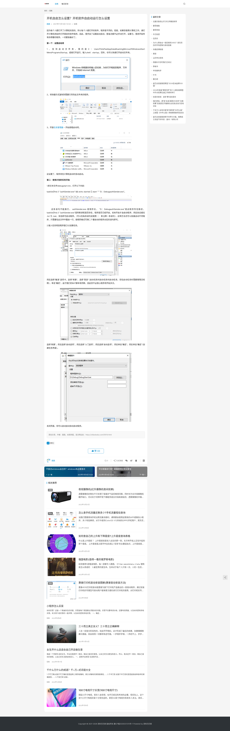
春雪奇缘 (156, 30)
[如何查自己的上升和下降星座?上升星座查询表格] (61, 543)
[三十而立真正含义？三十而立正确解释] (61, 634)
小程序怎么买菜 (55, 606)
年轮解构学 (157, 71)
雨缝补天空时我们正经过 (162, 62)
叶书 (154, 75)
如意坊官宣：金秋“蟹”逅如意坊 (164, 97)
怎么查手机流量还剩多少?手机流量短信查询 (102, 512)
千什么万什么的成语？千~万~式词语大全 (69, 670)
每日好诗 (65, 4)
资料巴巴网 (147, 724)
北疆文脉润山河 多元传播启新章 (165, 21)
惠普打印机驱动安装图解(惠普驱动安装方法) (102, 582)
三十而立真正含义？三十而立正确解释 (99, 626)
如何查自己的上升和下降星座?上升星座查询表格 (104, 536)
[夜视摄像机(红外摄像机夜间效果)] (61, 497)
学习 (52, 443)
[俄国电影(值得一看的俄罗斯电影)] (61, 567)
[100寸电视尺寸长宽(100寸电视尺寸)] (61, 697)
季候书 (155, 66)
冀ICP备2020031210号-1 (123, 724)
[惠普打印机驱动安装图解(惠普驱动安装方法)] (61, 590)
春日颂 (155, 79)
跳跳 (48, 24)
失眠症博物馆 (158, 49)
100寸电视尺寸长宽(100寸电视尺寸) (98, 690)
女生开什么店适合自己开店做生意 (65, 649)
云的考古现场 (158, 58)
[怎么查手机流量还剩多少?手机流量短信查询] (61, 520)
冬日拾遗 (156, 34)
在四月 (155, 38)
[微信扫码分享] (126, 460)
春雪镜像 (156, 26)
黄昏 (154, 54)
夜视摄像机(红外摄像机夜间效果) (96, 489)
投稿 (56, 4)
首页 (45, 11)
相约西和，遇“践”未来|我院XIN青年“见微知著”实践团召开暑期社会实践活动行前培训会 (168, 103)
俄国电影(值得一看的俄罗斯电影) (96, 559)
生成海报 (119, 461)
